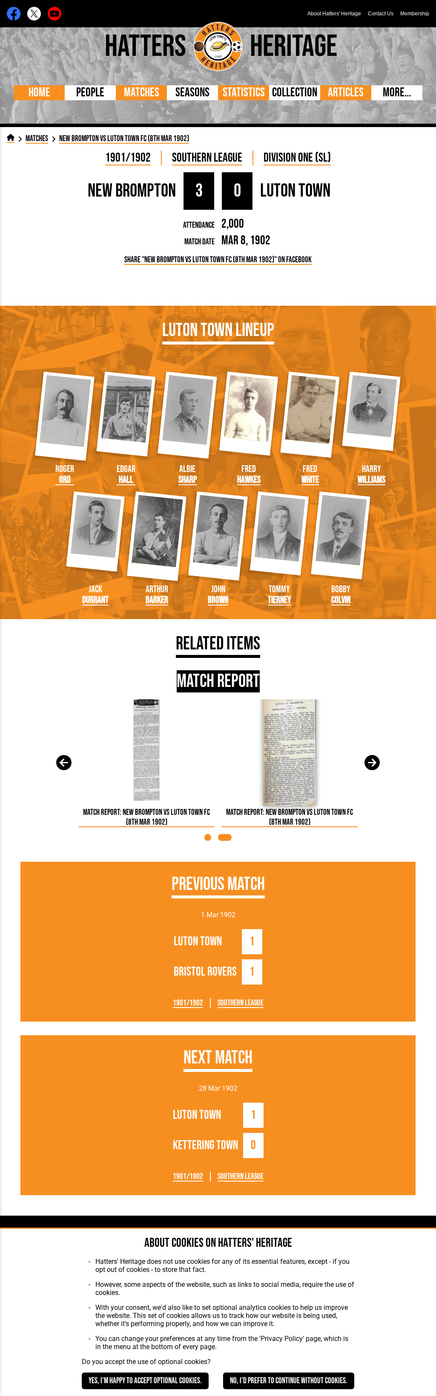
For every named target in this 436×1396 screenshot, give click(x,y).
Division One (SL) (297, 158)
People (90, 92)
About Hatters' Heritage (334, 14)
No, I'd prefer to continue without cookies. (288, 1381)
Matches (141, 92)
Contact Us (380, 14)
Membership (414, 14)
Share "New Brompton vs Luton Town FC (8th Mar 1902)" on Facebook (218, 260)
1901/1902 (128, 158)
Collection (294, 92)
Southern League (207, 158)
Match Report (218, 681)
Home (39, 92)
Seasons (192, 92)
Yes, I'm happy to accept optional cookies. (145, 1381)
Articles (346, 92)
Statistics (244, 92)
